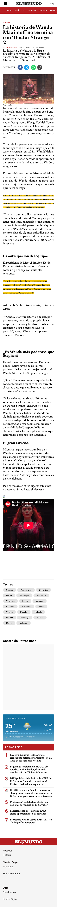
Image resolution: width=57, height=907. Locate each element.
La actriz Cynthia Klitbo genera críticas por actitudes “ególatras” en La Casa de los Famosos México (31, 758)
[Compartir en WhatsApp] (33, 67)
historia (9, 617)
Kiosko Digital (10, 899)
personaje (24, 617)
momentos (26, 606)
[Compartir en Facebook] (20, 67)
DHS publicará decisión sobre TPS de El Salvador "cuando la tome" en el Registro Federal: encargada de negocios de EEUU (30, 781)
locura (25, 601)
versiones (10, 601)
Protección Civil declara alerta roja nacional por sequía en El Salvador (29, 803)
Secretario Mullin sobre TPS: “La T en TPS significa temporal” (31, 821)
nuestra (40, 617)
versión (9, 612)
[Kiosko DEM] (52, 3)
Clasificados (9, 892)
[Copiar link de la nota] (39, 67)
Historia (7, 855)
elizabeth (10, 606)
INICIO (9, 10)
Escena (7, 22)
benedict (39, 601)
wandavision (26, 590)
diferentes (43, 590)
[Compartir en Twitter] (26, 67)
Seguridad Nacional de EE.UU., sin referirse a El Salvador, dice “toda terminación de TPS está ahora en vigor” (29, 770)
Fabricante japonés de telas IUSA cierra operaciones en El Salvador (28, 812)
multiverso (41, 595)
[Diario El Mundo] (29, 6)
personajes (24, 595)
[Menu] (5, 3)
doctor (9, 595)
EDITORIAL (32, 10)
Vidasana (8, 866)
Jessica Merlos (10, 47)
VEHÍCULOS (19, 10)
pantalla (23, 612)
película (38, 612)
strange (9, 590)
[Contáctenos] (28, 882)
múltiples (23, 623)
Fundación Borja (11, 873)
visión (41, 606)
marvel (9, 623)
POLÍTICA (43, 10)
